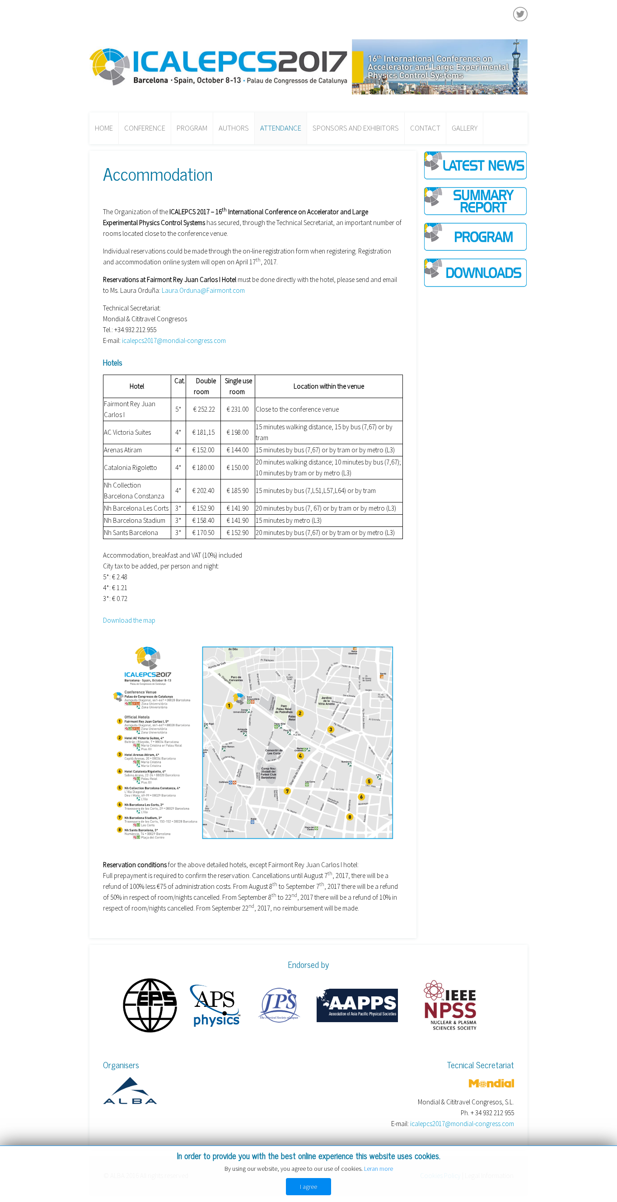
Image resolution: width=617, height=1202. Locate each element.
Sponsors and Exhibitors (356, 128)
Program (192, 128)
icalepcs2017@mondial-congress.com (174, 340)
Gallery (464, 128)
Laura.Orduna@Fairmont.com (203, 290)
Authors (234, 128)
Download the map (129, 620)
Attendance (280, 128)
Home (104, 128)
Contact (425, 128)
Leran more (378, 1168)
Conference (144, 128)
